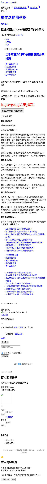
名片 (7, 45)
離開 (13, 479)
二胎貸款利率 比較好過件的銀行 (18, 229)
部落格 (8, 42)
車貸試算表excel (11, 69)
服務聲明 (24, 452)
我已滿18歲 (5, 479)
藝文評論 (18, 334)
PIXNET (10, 450)
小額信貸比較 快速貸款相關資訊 (18, 245)
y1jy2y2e (4, 315)
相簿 (7, 40)
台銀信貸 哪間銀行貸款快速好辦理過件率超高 (23, 242)
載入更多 (5, 342)
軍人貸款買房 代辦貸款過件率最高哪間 (21, 232)
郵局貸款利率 (10, 67)
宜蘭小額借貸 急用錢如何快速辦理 (19, 248)
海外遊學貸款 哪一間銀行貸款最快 (19, 251)
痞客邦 (17, 327)
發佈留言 (5, 356)
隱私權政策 (40, 450)
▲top (3, 338)
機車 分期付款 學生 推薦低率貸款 (18, 240)
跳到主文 (4, 24)
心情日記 (19, 35)
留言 (22, 327)
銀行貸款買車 (10, 72)
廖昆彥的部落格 (13, 18)
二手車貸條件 (10, 75)
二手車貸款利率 (11, 64)
